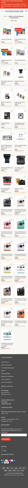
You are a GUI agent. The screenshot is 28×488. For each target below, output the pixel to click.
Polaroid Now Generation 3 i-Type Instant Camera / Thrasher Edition (6, 300)
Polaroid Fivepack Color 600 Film (6, 61)
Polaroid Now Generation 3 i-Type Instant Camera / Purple (20, 255)
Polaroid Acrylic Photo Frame (6, 103)
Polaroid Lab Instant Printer (19, 82)
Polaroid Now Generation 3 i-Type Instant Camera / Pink (6, 233)
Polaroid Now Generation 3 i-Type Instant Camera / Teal (20, 233)
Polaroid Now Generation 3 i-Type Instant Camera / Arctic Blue (20, 278)
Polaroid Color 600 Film (6, 39)
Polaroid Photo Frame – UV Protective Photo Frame (20, 124)
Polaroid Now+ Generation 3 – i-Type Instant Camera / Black (21, 300)
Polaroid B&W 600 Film (20, 60)
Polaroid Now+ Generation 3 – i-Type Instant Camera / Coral (21, 322)
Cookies (22, 475)
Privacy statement (5, 379)
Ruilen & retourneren (6, 365)
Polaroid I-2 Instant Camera (19, 189)
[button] (2, 11)
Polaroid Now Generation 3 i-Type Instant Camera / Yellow (6, 278)
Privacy (17, 475)
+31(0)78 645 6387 (6, 403)
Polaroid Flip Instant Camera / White (5, 189)
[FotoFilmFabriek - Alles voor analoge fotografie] (14, 11)
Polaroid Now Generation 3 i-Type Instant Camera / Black (6, 211)
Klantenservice (5, 362)
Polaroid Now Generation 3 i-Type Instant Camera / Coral (6, 255)
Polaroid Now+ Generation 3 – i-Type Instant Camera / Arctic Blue (7, 345)
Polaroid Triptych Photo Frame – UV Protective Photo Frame (6, 147)
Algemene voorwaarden (7, 376)
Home (5, 16)
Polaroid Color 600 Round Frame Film (7, 82)
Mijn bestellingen (5, 373)
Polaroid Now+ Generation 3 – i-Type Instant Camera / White (7, 322)
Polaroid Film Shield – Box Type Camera (7, 168)
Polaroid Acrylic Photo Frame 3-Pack (20, 103)
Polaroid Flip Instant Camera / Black (19, 168)
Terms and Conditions (6, 382)
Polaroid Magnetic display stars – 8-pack (20, 146)
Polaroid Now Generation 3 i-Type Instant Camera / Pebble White (20, 211)
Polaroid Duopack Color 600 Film (20, 40)
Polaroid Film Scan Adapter (5, 124)
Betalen (3, 370)
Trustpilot (3, 450)
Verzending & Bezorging (7, 367)
